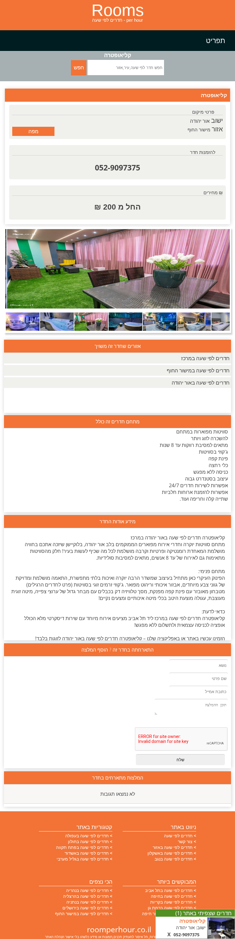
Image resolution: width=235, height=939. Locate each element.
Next (220, 269)
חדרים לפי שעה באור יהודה (200, 382)
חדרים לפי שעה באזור (172, 847)
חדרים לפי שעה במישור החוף (198, 370)
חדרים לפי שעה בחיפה (171, 896)
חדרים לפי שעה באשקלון (169, 853)
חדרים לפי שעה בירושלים (85, 908)
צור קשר (185, 841)
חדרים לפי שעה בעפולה (87, 836)
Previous (14, 269)
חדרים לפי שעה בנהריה (87, 890)
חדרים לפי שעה (178, 836)
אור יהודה (200, 121)
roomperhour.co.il (119, 929)
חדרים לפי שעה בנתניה (87, 902)
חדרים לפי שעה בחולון (88, 841)
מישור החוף (199, 129)
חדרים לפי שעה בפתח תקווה (82, 847)
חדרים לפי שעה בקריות (171, 902)
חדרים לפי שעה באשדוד (87, 853)
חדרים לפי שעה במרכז (205, 358)
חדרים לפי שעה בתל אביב (168, 890)
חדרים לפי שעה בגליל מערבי (83, 859)
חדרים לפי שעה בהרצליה (86, 896)
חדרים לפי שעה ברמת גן (170, 908)
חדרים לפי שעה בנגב (173, 859)
